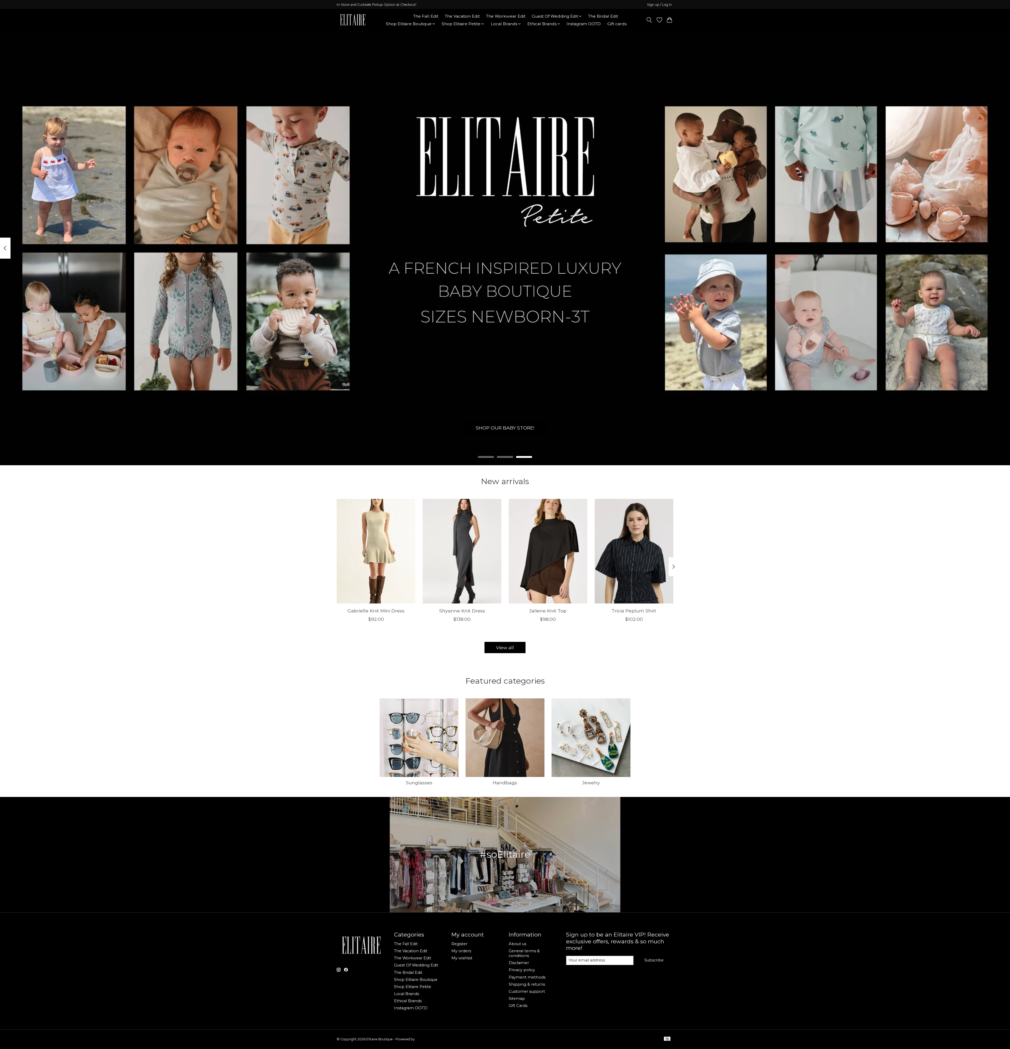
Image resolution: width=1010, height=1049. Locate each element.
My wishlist (461, 958)
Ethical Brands (408, 1001)
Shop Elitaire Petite (412, 986)
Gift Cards (518, 1005)
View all (505, 647)
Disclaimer (519, 962)
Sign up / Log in (659, 5)
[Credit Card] (667, 1039)
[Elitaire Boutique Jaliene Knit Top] (548, 551)
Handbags (505, 782)
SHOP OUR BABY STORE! (505, 428)
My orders (461, 951)
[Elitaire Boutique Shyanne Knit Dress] (462, 551)
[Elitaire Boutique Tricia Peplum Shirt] (634, 551)
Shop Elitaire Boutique (415, 979)
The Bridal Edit (603, 16)
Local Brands (406, 993)
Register (459, 943)
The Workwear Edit (506, 16)
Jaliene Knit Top (548, 610)
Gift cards (617, 23)
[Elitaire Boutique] (353, 20)
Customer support (527, 991)
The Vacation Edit (462, 16)
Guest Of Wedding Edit (416, 965)
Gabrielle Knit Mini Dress (376, 610)
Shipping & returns (527, 984)
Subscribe (654, 960)
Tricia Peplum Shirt (634, 610)
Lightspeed (424, 1039)
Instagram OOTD (584, 23)
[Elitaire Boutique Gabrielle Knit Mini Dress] (376, 551)
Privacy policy (522, 970)
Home (400, 16)
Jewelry (591, 782)
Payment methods (527, 977)
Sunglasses (419, 782)
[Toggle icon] (649, 20)
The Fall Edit (425, 16)
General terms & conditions (524, 953)
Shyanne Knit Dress (462, 610)
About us (517, 943)
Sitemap (517, 998)
